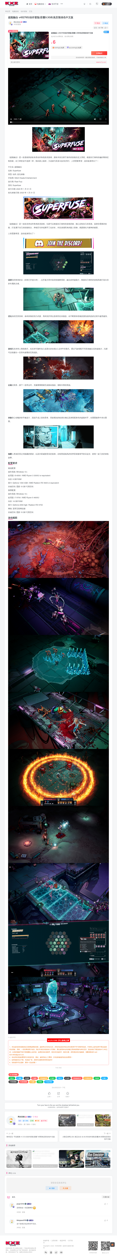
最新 (8, 1197)
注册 (66, 1188)
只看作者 (106, 1197)
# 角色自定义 (77, 1078)
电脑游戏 (15, 11)
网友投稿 (17, 22)
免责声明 (63, 1240)
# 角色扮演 (43, 1078)
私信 (106, 23)
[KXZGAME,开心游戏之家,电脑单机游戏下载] (13, 1243)
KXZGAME (58, 1246)
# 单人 (12, 1078)
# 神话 (40, 1082)
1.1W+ (26, 1121)
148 (38, 1121)
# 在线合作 (88, 1078)
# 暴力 (104, 1078)
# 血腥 (32, 1082)
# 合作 (67, 1078)
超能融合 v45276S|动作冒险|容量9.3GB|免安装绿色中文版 (40, 17)
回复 (23, 1212)
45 (32, 1121)
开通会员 (107, 4)
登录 (53, 1188)
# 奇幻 (52, 1078)
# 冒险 (19, 1078)
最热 (13, 1197)
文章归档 (54, 1240)
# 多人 (60, 1078)
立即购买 (99, 53)
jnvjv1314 (20, 1204)
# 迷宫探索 (23, 1082)
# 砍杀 (97, 1078)
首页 (8, 11)
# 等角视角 (13, 1082)
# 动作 (27, 1078)
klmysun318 (21, 1220)
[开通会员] (112, 1244)
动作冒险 (24, 11)
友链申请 (46, 1240)
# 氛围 (34, 1078)
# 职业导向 (49, 1082)
